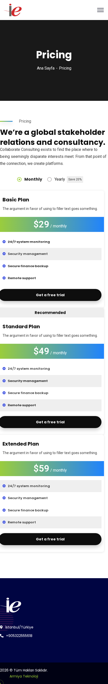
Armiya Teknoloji (24, 676)
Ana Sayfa (46, 68)
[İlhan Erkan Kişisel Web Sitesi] (13, 9)
